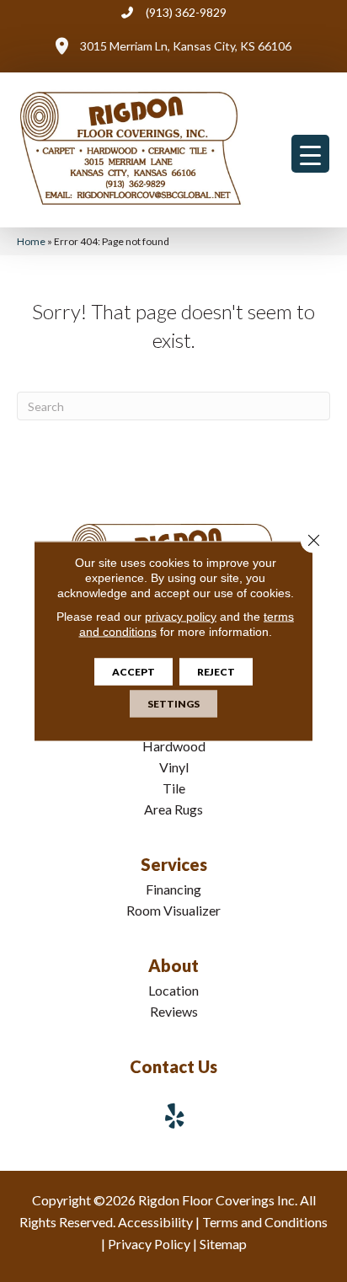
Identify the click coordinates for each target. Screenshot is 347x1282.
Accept (133, 671)
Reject (216, 671)
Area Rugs (173, 809)
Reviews (174, 1011)
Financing (173, 889)
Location (173, 990)
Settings (173, 703)
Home (31, 241)
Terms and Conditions (265, 1222)
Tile (174, 788)
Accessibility (155, 1222)
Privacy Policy (149, 1244)
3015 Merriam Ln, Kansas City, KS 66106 (185, 46)
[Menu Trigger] (310, 154)
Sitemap (223, 1244)
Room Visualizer (173, 910)
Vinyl (174, 767)
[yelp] (175, 1116)
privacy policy (180, 616)
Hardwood (174, 746)
